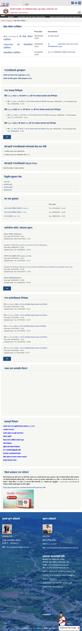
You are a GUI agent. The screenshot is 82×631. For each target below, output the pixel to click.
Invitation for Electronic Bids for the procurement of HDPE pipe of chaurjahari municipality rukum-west (38, 267)
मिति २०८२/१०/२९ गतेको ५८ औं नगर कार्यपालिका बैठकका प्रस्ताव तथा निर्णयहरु (25, 348)
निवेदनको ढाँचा (8, 190)
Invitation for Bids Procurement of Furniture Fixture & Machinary (25, 245)
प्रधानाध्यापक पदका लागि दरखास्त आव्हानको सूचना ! (25, 17)
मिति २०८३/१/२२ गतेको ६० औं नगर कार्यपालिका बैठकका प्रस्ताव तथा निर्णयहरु (25, 326)
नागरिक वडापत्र (8, 187)
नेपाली (26, 4)
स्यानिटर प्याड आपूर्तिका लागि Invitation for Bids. (18, 256)
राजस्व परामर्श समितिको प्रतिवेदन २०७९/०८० (16, 208)
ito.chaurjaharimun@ (14, 547)
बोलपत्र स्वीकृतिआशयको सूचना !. (13, 278)
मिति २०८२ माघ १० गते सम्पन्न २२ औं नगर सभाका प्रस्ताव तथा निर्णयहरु (30, 96)
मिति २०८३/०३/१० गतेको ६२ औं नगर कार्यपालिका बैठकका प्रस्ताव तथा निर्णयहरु (25, 304)
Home (3, 20)
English (20, 4)
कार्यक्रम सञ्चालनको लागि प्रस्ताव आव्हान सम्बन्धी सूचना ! (58, 17)
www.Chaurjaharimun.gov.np (58, 565)
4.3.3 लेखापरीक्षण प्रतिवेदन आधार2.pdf (62, 52)
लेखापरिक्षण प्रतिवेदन (12, 52)
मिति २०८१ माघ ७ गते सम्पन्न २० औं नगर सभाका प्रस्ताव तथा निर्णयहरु (30, 123)
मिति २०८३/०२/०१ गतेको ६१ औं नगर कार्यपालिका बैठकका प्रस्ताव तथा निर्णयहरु (25, 315)
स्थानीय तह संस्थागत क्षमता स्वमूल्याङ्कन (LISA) (16, 75)
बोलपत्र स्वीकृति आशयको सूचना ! (13, 234)
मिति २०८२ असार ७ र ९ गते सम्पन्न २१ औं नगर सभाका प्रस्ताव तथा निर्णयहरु (32, 109)
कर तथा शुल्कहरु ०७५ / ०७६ (12, 216)
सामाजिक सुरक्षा (8, 184)
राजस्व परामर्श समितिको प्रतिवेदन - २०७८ (15, 212)
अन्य (7, 137)
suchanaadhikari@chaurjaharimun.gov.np (62, 548)
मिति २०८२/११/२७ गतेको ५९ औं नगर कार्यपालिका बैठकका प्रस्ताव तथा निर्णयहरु (25, 337)
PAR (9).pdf (54, 36)
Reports (9, 20)
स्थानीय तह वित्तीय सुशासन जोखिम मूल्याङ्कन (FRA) (17, 78)
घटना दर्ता (6, 182)
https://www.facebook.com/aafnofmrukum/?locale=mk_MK (24, 487)
